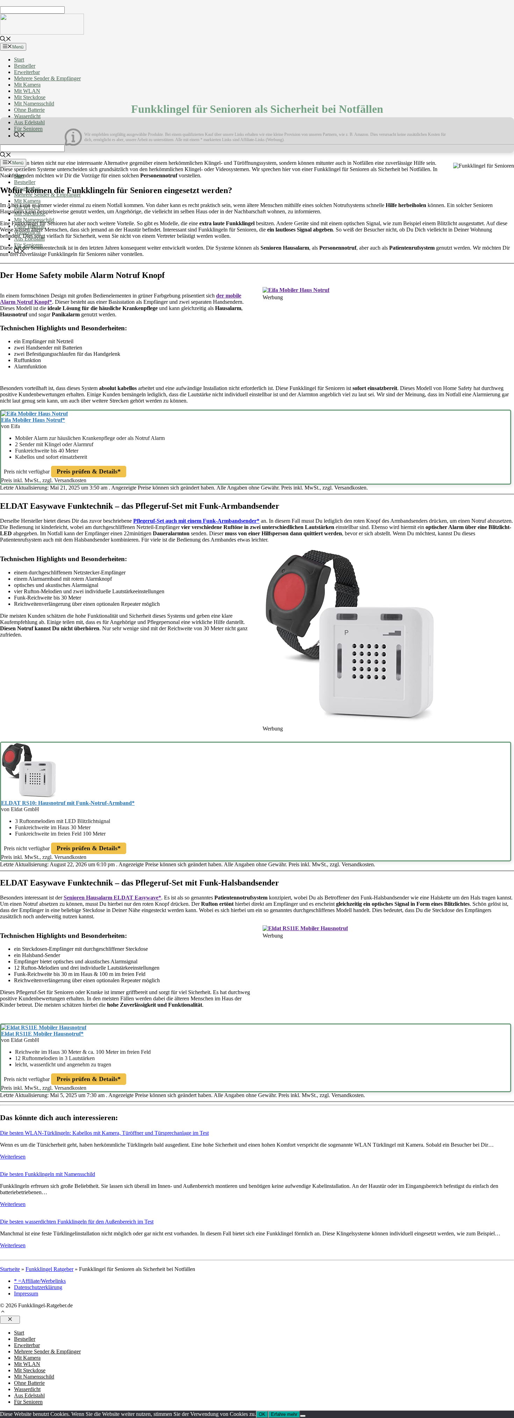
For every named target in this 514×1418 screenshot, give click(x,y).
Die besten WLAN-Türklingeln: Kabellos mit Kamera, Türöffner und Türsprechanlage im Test (104, 1133)
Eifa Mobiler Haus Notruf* (33, 420)
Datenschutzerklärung (38, 1287)
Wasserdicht (27, 116)
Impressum (26, 1293)
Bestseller (24, 66)
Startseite (10, 1269)
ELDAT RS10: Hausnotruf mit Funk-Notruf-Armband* (68, 803)
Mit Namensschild (34, 103)
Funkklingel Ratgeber (49, 1269)
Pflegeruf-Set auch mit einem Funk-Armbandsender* (196, 521)
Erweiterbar (27, 72)
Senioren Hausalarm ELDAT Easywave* (112, 898)
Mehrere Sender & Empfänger (47, 78)
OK (262, 1414)
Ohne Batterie (29, 110)
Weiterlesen (13, 1157)
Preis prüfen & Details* (89, 471)
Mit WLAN (27, 91)
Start (19, 60)
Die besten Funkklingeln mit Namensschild (47, 1174)
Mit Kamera (27, 85)
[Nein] (303, 1416)
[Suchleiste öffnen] (5, 40)
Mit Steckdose (29, 97)
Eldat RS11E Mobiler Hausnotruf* (42, 1034)
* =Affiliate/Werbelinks (40, 1281)
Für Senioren (28, 129)
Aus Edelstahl (29, 122)
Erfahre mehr (284, 1414)
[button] (3, 1312)
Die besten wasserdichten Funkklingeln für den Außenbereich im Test (77, 1222)
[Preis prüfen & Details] (296, 290)
